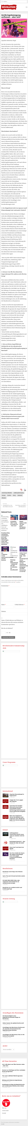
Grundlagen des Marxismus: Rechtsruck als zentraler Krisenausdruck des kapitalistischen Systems (13, 1029)
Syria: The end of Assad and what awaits (14, 876)
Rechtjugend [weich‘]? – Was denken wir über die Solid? (17, 842)
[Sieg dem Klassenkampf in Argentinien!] (5, 795)
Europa (3, 495)
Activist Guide (5, 1110)
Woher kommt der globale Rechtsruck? (13, 1023)
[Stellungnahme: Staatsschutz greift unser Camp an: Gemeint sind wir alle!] (5, 834)
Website (3, 611)
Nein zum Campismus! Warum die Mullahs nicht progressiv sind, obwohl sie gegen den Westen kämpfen (17, 818)
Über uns (4, 1108)
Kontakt (4, 1113)
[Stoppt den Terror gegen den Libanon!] (5, 801)
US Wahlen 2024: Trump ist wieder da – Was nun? (14, 523)
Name (3, 604)
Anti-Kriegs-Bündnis (7, 492)
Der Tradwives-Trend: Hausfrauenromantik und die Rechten (7, 556)
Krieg (14, 495)
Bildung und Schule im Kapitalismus (12, 1080)
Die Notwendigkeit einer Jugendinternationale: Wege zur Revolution (11, 1017)
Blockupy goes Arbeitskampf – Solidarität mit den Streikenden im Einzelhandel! (14, 564)
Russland (20, 495)
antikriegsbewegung (19, 492)
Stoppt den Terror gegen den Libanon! (16, 800)
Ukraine (4, 498)
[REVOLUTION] (9, 7)
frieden (9, 495)
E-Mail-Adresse (20, 604)
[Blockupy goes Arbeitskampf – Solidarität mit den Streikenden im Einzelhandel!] (14, 552)
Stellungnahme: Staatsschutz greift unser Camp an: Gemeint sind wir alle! (17, 835)
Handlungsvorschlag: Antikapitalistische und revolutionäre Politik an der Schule (13, 1085)
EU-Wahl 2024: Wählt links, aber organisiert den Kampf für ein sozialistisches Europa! (11, 882)
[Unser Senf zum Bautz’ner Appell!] (5, 848)
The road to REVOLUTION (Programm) (12, 1075)
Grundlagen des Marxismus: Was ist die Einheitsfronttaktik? (13, 1035)
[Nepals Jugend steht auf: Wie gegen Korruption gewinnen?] (23, 517)
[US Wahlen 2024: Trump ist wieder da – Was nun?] (14, 517)
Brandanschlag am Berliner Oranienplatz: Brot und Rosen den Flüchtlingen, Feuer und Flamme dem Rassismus (5, 538)
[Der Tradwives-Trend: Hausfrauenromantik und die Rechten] (5, 548)
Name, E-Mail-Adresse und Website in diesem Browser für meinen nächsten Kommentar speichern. (12, 622)
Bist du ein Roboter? (7, 628)
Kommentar (5, 585)
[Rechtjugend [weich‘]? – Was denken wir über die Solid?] (5, 843)
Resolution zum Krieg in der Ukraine (12, 871)
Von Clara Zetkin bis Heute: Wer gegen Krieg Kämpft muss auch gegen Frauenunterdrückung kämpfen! (17, 855)
